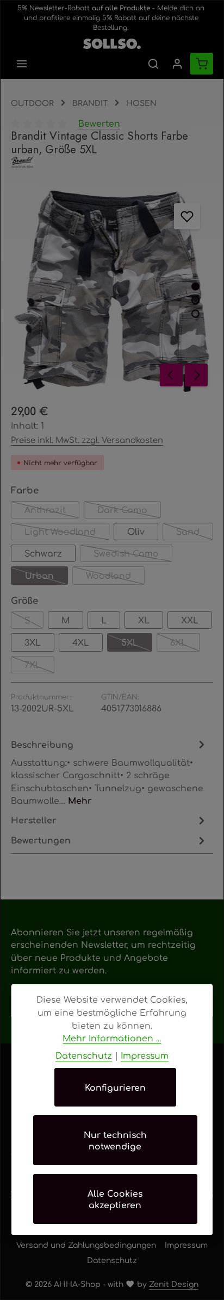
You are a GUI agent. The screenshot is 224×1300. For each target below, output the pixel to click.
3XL (32, 642)
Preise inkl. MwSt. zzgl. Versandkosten (87, 439)
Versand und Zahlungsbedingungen (86, 1244)
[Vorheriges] (171, 375)
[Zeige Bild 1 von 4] (195, 286)
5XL (136, 644)
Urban (46, 577)
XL (144, 620)
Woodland (115, 577)
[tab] (109, 772)
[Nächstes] (196, 375)
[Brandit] (112, 163)
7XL (39, 666)
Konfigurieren (115, 1087)
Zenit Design (173, 1284)
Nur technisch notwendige (115, 1140)
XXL (189, 620)
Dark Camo (129, 511)
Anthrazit (51, 511)
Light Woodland (66, 533)
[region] (112, 291)
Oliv (136, 531)
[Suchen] (153, 63)
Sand (194, 533)
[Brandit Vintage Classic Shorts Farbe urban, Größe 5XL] (112, 291)
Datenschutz (112, 1260)
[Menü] (22, 63)
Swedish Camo (133, 554)
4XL (80, 642)
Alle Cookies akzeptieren (115, 1199)
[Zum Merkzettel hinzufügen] (187, 216)
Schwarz (43, 553)
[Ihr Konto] (177, 63)
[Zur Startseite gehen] (112, 41)
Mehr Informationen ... (112, 1037)
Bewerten (99, 123)
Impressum (186, 1244)
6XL (185, 644)
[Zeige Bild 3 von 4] (195, 313)
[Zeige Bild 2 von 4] (195, 300)
